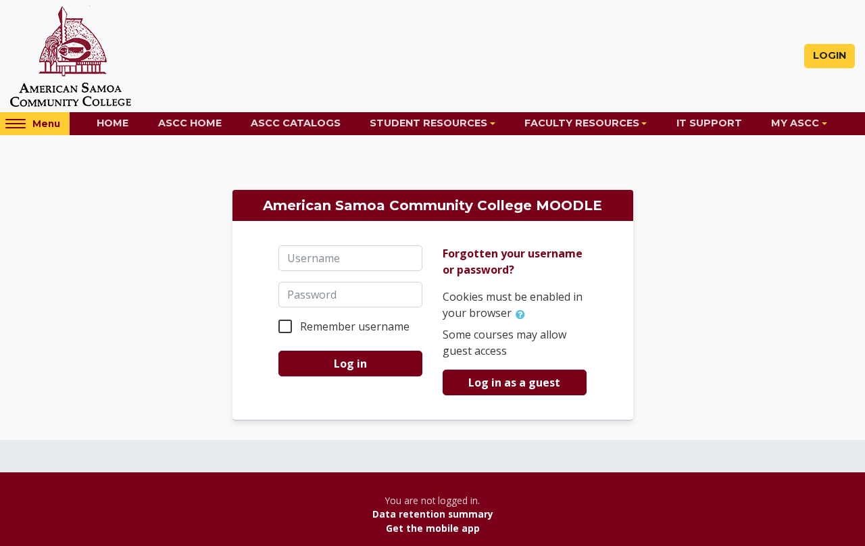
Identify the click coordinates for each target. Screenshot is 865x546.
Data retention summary (432, 513)
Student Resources (428, 123)
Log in (350, 363)
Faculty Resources (581, 123)
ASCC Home (190, 123)
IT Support (709, 123)
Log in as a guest (514, 382)
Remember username (355, 326)
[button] (523, 314)
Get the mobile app (433, 528)
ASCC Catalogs (296, 123)
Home (112, 123)
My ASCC (795, 123)
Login (829, 55)
